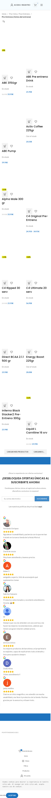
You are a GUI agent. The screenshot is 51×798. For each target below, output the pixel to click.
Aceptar (12, 795)
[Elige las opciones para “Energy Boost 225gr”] (29, 352)
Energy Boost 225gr (35, 359)
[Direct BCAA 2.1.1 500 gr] (13, 316)
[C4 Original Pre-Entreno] (37, 176)
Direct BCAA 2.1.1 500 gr (13, 359)
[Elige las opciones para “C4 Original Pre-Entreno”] (29, 211)
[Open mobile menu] (41, 4)
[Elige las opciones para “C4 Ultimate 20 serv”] (29, 283)
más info (3, 795)
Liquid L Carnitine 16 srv (36, 431)
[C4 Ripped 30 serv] (13, 244)
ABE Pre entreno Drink (37, 78)
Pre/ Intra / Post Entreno (19, 14)
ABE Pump (9, 151)
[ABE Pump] (13, 108)
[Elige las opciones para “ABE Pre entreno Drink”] (29, 72)
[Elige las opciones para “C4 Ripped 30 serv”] (5, 283)
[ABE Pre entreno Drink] (37, 36)
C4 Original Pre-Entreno (37, 218)
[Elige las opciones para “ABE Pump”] (5, 146)
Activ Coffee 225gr (34, 128)
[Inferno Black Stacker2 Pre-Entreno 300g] (13, 388)
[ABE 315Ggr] (13, 37)
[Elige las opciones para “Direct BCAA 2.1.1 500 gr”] (5, 352)
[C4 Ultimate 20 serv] (37, 244)
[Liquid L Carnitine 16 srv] (37, 385)
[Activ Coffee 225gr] (37, 107)
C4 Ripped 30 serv (11, 290)
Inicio (4, 14)
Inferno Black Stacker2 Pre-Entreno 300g (11, 414)
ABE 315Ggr (9, 83)
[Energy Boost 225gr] (37, 316)
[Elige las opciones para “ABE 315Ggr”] (5, 78)
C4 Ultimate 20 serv (36, 290)
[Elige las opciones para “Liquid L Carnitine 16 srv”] (29, 424)
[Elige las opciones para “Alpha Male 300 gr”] (5, 194)
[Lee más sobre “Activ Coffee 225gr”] (29, 121)
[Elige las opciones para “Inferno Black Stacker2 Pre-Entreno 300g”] (5, 406)
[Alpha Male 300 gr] (13, 176)
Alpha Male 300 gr (12, 201)
